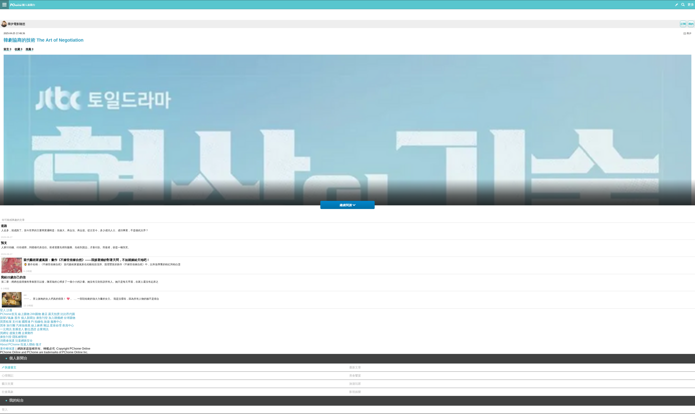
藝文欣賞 (7, 383)
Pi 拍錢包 (37, 321)
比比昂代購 (67, 314)
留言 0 (7, 49)
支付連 (16, 321)
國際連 (26, 321)
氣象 (11, 317)
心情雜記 (7, 375)
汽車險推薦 (23, 325)
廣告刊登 (42, 317)
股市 (17, 317)
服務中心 (56, 321)
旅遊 (47, 321)
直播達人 (18, 329)
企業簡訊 (43, 329)
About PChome (10, 344)
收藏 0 (18, 49)
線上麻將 (37, 325)
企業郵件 (27, 333)
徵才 (38, 344)
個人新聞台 (28, 317)
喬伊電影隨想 (16, 24)
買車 (3, 325)
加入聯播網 (56, 317)
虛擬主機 (15, 333)
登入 (3, 310)
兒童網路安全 (24, 340)
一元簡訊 (6, 329)
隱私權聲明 (19, 336)
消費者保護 (7, 340)
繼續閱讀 (346, 205)
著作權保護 (7, 348)
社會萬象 (7, 391)
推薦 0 (29, 49)
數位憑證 (30, 329)
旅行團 (11, 325)
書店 (44, 314)
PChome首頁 (8, 314)
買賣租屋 (6, 321)
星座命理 (56, 325)
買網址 (4, 333)
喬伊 (689, 33)
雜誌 (46, 325)
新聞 (3, 317)
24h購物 (35, 314)
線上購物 (24, 314)
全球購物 (69, 317)
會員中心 (68, 325)
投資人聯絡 (27, 344)
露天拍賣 (54, 314)
